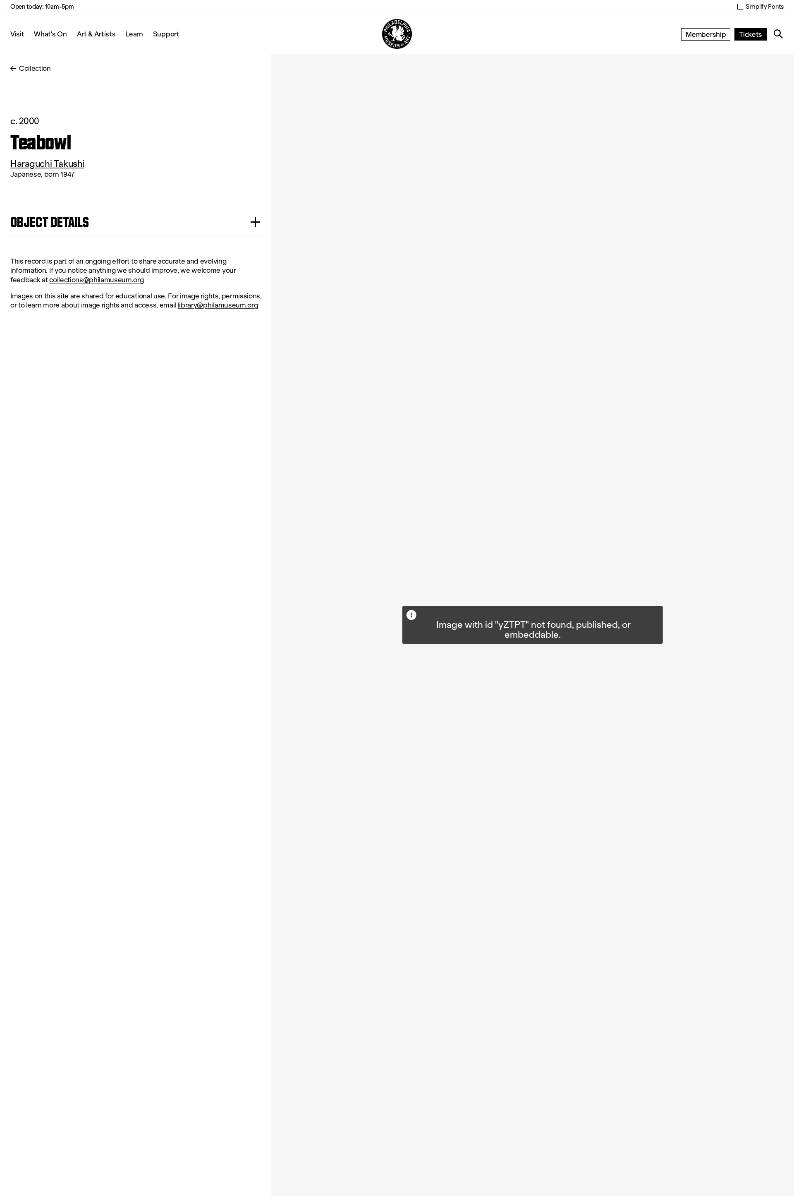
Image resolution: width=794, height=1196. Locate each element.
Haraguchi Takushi (47, 164)
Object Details (49, 222)
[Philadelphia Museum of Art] (397, 34)
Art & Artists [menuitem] (96, 33)
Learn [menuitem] (134, 33)
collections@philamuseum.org (96, 280)
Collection (35, 68)
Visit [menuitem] (17, 33)
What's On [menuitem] (50, 33)
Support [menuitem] (166, 33)
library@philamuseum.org (218, 305)
